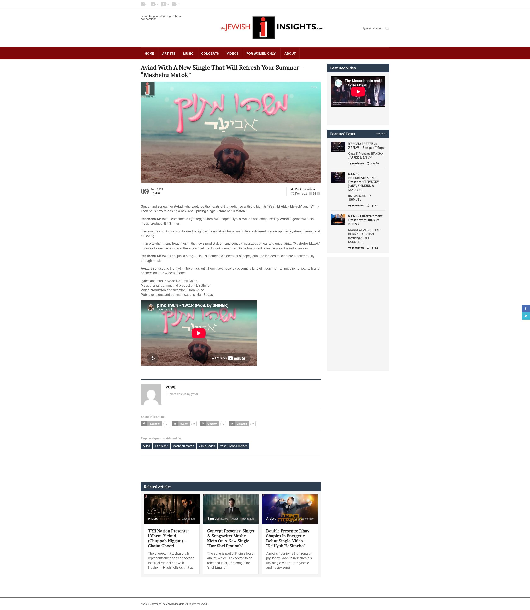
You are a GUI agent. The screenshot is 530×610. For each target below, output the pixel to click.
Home (149, 53)
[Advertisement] (216, 468)
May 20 (375, 163)
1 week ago (188, 519)
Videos (232, 53)
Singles (212, 518)
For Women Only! (261, 53)
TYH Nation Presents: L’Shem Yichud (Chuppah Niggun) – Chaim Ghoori (168, 538)
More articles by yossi (184, 394)
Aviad (146, 446)
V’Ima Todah (207, 446)
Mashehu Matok (183, 446)
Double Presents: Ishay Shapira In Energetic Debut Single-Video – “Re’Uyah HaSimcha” (287, 538)
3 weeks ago (306, 519)
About (290, 53)
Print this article (305, 189)
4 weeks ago (246, 519)
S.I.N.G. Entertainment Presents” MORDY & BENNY (365, 220)
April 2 (374, 248)
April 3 (374, 205)
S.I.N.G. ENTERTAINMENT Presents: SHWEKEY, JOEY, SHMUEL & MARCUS (364, 182)
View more (381, 133)
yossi (157, 192)
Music (188, 53)
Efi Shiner (161, 446)
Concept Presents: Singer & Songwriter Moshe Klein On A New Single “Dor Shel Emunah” (230, 538)
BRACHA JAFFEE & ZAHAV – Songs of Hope (366, 145)
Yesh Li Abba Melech (233, 446)
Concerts (210, 53)
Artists (168, 53)
